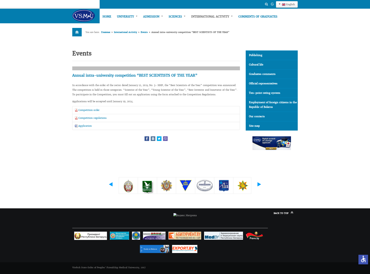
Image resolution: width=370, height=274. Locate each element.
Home (107, 16)
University (126, 16)
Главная (105, 32)
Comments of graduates (257, 16)
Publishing (255, 55)
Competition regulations (92, 117)
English (290, 4)
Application (85, 125)
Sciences (176, 16)
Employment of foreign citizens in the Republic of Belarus (273, 105)
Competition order (89, 110)
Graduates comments (262, 74)
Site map (254, 125)
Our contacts (257, 116)
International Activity (210, 16)
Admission (151, 16)
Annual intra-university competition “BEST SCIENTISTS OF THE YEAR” (134, 75)
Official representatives (263, 83)
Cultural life (256, 64)
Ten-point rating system (264, 93)
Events (144, 32)
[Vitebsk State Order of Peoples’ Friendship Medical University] (86, 15)
